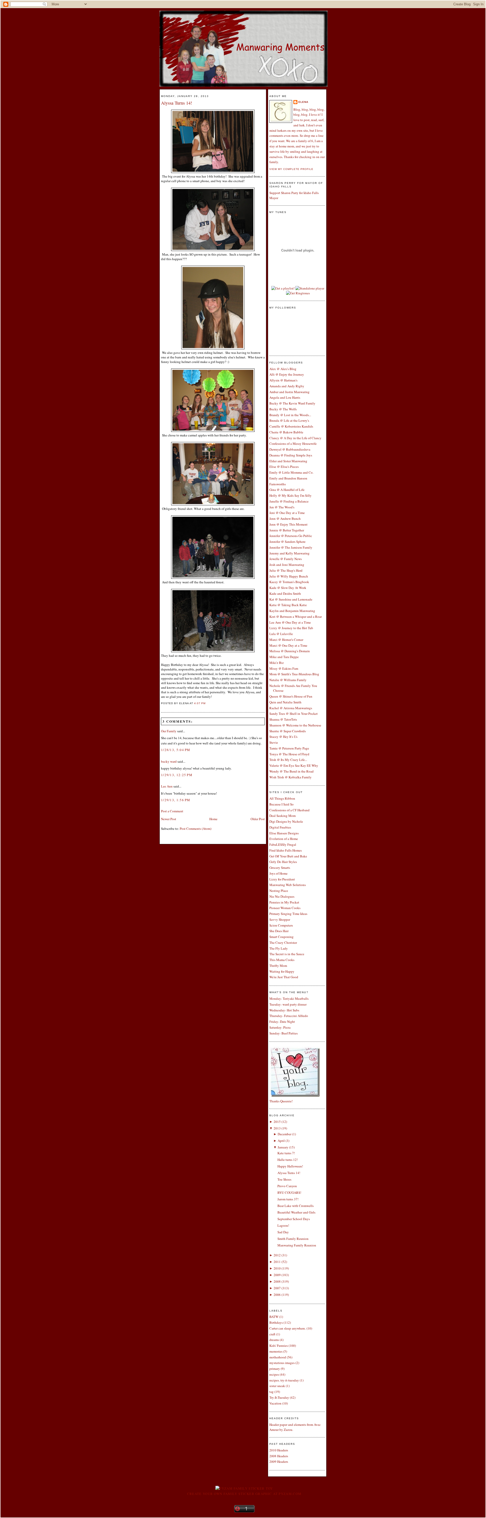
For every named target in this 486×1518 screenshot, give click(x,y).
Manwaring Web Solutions (287, 884)
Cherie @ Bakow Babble (286, 432)
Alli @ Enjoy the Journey (286, 374)
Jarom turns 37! (287, 1199)
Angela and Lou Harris (284, 397)
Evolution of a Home (283, 838)
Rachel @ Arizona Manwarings (290, 708)
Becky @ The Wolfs (283, 409)
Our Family (168, 731)
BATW (273, 1316)
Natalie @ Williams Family (288, 680)
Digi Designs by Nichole (286, 821)
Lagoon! (283, 1225)
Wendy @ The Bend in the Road (291, 771)
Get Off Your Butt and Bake (288, 856)
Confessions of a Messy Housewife (293, 443)
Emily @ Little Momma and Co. (291, 472)
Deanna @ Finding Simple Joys (290, 455)
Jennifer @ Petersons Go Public (290, 535)
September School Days (293, 1219)
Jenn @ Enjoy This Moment (288, 524)
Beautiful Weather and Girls (296, 1212)
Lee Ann (167, 786)
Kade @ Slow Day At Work (287, 587)
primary (274, 1368)
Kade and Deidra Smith (285, 593)
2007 (277, 1288)
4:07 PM (200, 703)
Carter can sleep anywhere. (287, 1328)
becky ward (169, 761)
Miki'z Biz (276, 662)
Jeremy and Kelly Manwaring (289, 553)
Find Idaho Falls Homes (285, 850)
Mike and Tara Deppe (284, 657)
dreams (274, 1339)
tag (271, 1391)
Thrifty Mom (278, 965)
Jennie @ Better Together (286, 530)
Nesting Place (278, 890)
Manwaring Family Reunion (296, 1245)
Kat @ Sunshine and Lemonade (290, 599)
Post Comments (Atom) (195, 828)
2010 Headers (278, 1450)
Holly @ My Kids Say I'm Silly (290, 495)
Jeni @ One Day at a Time (287, 512)
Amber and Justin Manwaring (289, 392)
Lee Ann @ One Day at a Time (290, 622)
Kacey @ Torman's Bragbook (289, 582)
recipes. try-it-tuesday (284, 1380)
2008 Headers (278, 1456)
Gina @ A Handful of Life (287, 489)
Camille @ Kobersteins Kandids (291, 426)
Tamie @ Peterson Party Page (289, 748)
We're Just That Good (283, 977)
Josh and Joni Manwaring (286, 564)
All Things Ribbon (282, 798)
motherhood (277, 1357)
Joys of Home (278, 873)
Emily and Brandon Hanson (288, 478)
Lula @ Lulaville (281, 633)
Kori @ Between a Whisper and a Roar (295, 616)
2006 (277, 1294)
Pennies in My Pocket (284, 902)
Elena (303, 102)
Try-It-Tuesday (279, 1397)
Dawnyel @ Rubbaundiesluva (289, 449)
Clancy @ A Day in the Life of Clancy (295, 438)
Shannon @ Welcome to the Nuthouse (295, 725)
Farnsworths (277, 484)
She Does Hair (279, 931)
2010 (277, 1268)
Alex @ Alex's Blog (282, 369)
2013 (277, 1128)
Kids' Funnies (278, 1345)
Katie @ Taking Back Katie (288, 605)
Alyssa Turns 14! (176, 103)
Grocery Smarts (279, 867)
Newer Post (168, 819)
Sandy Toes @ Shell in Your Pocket (293, 713)
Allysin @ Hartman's (283, 380)
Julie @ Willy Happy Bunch (288, 576)
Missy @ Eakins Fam (283, 668)
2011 (277, 1261)
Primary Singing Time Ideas (288, 913)
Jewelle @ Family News (285, 558)
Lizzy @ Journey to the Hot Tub (291, 628)
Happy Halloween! (290, 1166)
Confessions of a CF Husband (289, 810)
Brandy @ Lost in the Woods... (290, 415)
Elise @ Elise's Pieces (284, 466)
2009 (277, 1275)
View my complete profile (291, 169)
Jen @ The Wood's (281, 507)
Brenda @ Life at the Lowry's (289, 420)
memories (275, 1351)
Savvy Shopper (279, 919)
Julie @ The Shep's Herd (285, 570)
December (284, 1134)
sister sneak (277, 1386)
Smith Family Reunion (293, 1238)
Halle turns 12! (287, 1159)
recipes (274, 1374)
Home (213, 819)
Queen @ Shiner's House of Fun (290, 696)
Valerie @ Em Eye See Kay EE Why (293, 765)
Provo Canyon (287, 1186)
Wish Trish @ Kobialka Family (290, 777)
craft (272, 1334)
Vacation (275, 1403)
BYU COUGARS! (289, 1192)
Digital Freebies (280, 827)
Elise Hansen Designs (284, 833)
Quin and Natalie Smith (285, 702)
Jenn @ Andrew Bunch (285, 518)
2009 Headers (278, 1461)
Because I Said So (281, 804)
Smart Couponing (281, 936)
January (283, 1147)
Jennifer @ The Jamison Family (290, 547)
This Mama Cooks (281, 959)
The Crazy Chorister (283, 942)
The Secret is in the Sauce (286, 954)
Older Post (258, 819)
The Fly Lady (278, 948)
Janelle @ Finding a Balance (289, 501)
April (281, 1140)
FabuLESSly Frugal (282, 844)
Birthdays (276, 1322)
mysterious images (282, 1362)
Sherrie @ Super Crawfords (287, 731)
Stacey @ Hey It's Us (283, 736)
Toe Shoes (284, 1179)
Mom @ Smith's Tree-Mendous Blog (294, 674)
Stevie (273, 742)
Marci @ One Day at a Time (288, 645)
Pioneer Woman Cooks (284, 908)
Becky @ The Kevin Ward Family (292, 403)
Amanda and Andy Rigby (286, 386)
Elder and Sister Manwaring (288, 461)
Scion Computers (281, 925)
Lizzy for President (282, 879)
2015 (277, 1121)
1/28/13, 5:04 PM (175, 749)
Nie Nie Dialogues (281, 896)
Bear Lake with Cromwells (295, 1205)
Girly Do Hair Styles (283, 861)
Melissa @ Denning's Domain (289, 651)
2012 (277, 1255)
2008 (277, 1281)
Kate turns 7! (286, 1153)
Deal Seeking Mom (282, 815)
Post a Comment (172, 811)
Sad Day (283, 1232)
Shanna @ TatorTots (283, 719)
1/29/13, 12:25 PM (176, 775)
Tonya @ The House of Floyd (289, 754)
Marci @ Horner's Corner (286, 639)
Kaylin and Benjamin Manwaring (292, 610)
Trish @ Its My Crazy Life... (288, 759)
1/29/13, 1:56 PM (175, 800)
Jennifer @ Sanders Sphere (287, 541)
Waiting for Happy (281, 971)
